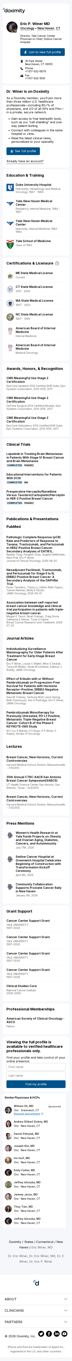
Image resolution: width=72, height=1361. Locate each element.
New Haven (45, 28)
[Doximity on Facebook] (49, 1334)
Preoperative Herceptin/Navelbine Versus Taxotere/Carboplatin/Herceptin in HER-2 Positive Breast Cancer (35, 495)
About (11, 1299)
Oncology (27, 28)
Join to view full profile (45, 52)
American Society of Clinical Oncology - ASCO (35, 1020)
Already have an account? (25, 161)
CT (58, 28)
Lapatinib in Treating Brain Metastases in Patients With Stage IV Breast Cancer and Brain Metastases (35, 457)
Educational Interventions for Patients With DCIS (34, 476)
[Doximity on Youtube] (64, 1334)
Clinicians (14, 1310)
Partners (13, 1322)
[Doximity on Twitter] (41, 1334)
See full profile (25, 152)
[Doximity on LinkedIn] (57, 1334)
